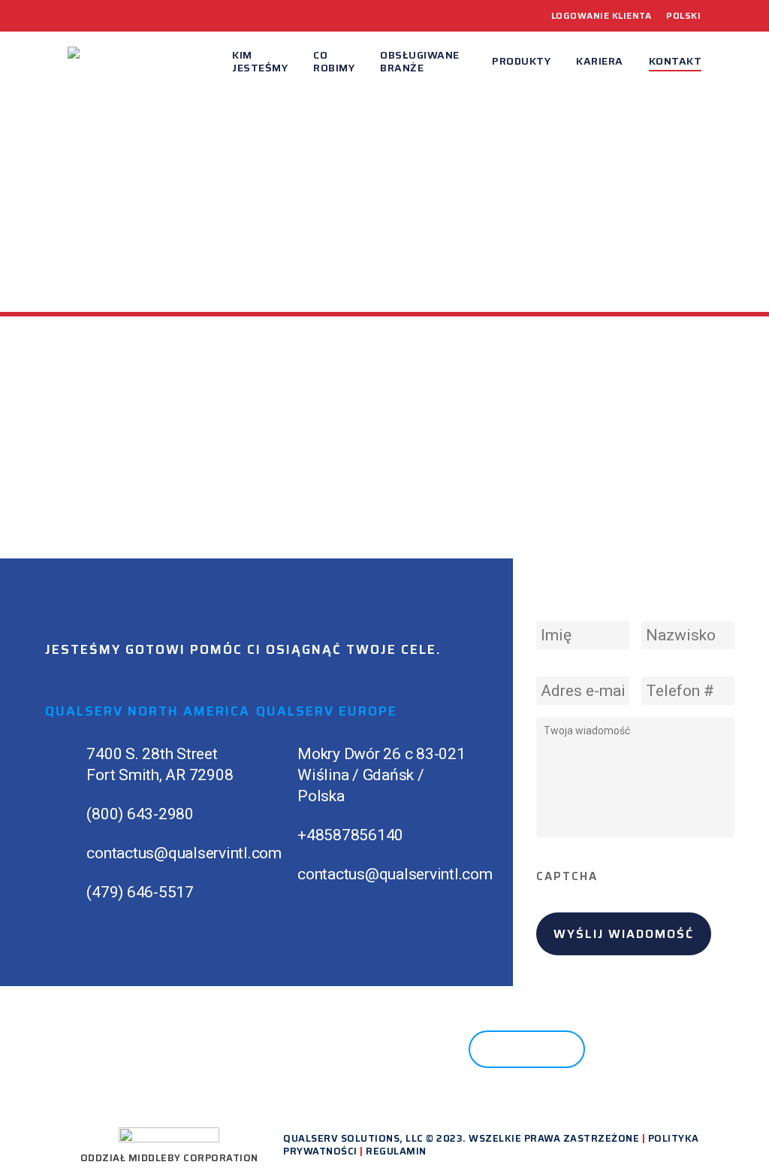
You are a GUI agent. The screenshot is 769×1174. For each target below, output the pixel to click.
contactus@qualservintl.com (184, 853)
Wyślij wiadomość (623, 933)
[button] (527, 1049)
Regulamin (396, 1151)
